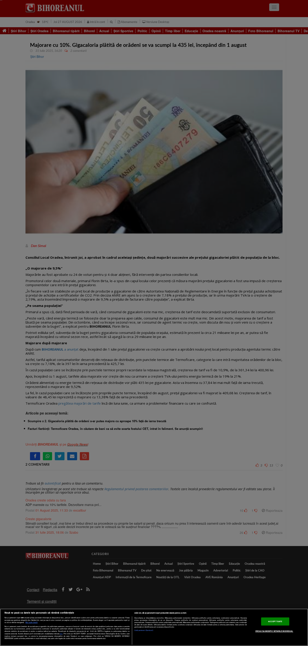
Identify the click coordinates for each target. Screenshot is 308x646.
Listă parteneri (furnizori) (143, 630)
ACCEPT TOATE (275, 621)
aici (61, 633)
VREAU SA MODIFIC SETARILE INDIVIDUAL (274, 631)
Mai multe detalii (31, 622)
